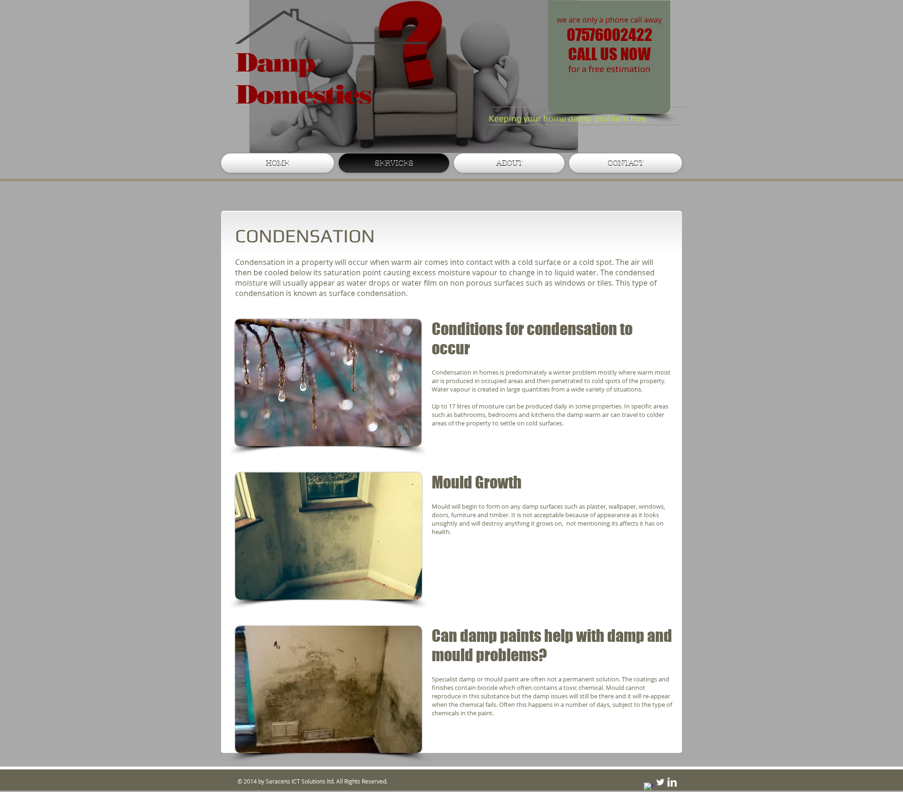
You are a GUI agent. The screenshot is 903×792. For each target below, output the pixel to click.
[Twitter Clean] (660, 782)
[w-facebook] (648, 787)
